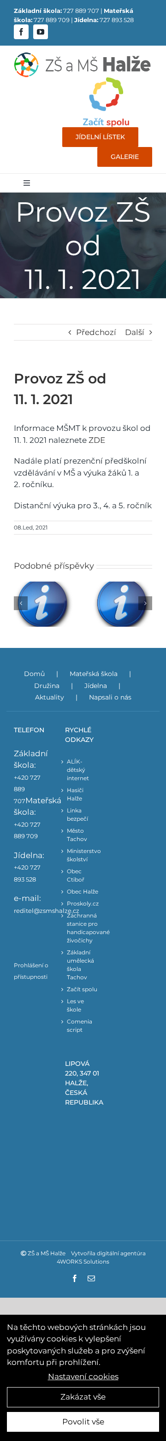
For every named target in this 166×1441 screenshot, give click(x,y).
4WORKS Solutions (83, 1261)
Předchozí (96, 332)
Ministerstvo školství (83, 855)
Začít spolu (82, 989)
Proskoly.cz (83, 903)
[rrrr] (106, 81)
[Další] (145, 603)
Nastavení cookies (83, 1376)
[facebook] (21, 31)
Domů (34, 674)
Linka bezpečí (77, 814)
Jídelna (95, 686)
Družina (46, 686)
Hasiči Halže (75, 794)
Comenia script (79, 1025)
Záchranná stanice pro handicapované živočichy (83, 928)
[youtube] (40, 31)
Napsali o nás (110, 697)
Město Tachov (77, 834)
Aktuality (49, 697)
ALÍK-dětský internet (78, 770)
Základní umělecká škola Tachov (80, 965)
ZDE (97, 440)
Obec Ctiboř (75, 875)
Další (134, 332)
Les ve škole (75, 1005)
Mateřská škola (94, 674)
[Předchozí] (21, 603)
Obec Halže (82, 891)
